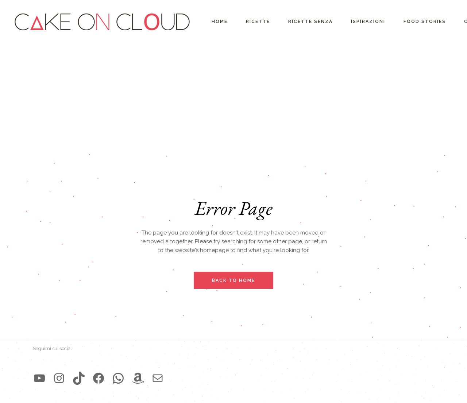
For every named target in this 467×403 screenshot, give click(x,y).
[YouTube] (39, 378)
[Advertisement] (233, 98)
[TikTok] (78, 378)
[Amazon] (137, 378)
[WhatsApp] (118, 378)
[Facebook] (98, 378)
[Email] (157, 378)
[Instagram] (59, 378)
